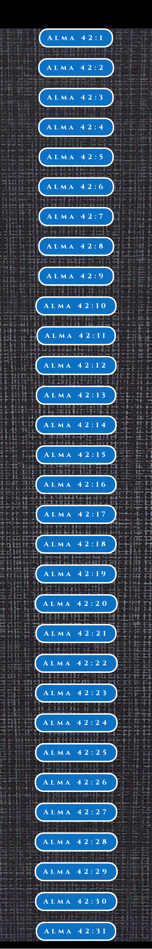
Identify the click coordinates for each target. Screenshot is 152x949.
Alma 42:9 (76, 276)
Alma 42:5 (76, 157)
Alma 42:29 (76, 871)
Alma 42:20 (76, 603)
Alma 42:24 (76, 722)
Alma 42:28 (76, 842)
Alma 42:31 (76, 931)
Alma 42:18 (76, 544)
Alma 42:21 (76, 633)
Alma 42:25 (76, 752)
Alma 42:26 (76, 782)
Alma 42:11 (76, 335)
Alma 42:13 (76, 395)
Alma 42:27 (76, 812)
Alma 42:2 (76, 67)
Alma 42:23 (76, 693)
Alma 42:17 (76, 514)
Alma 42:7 (76, 216)
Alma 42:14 (76, 425)
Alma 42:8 (76, 246)
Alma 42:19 (76, 574)
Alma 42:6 (76, 186)
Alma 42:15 (76, 454)
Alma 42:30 (76, 901)
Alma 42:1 (76, 38)
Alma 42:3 (76, 97)
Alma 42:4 (76, 127)
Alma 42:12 (76, 365)
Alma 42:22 (76, 663)
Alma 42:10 (76, 306)
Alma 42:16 (76, 484)
